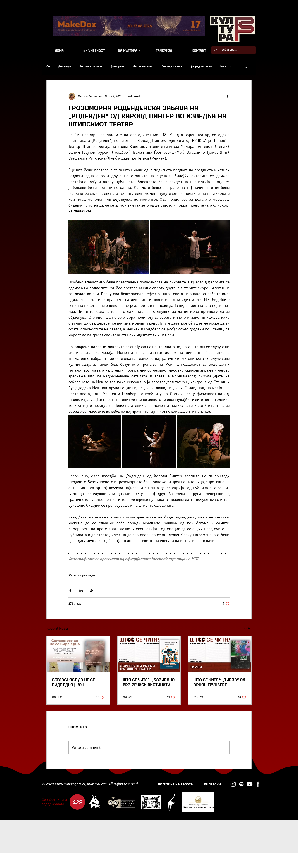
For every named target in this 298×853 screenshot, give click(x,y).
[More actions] (227, 96)
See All (247, 628)
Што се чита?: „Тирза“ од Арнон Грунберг (219, 682)
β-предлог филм (201, 66)
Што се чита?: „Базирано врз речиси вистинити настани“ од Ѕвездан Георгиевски (149, 682)
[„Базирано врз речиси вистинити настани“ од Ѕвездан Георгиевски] (149, 654)
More (223, 66)
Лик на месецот (143, 66)
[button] (246, 66)
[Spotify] (241, 784)
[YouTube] (249, 784)
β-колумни (117, 66)
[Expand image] (108, 247)
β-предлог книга (172, 66)
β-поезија (64, 66)
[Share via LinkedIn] (81, 590)
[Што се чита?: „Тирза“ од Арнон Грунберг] (219, 654)
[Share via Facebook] (70, 590)
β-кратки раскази (91, 66)
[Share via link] (92, 590)
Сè (48, 66)
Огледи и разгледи (82, 575)
